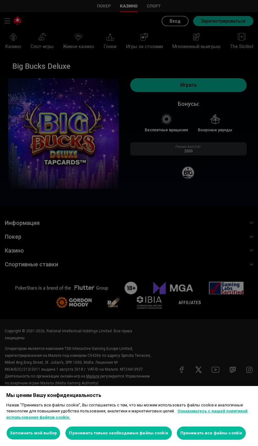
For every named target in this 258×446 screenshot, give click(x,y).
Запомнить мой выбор (33, 433)
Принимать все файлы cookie (211, 433)
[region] (129, 416)
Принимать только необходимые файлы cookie (118, 433)
